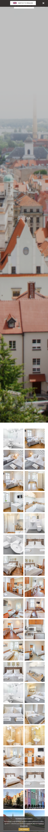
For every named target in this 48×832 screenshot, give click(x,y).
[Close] (43, 3)
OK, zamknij (24, 829)
